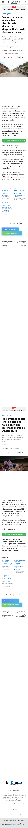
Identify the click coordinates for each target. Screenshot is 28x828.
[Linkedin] (19, 57)
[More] (22, 57)
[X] (8, 57)
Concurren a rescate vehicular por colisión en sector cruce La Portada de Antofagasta (20, 243)
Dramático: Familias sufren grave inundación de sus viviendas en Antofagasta (7, 192)
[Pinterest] (11, 57)
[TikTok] (16, 814)
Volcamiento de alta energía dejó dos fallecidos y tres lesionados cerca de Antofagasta (7, 243)
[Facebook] (4, 57)
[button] (2, 2)
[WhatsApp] (15, 57)
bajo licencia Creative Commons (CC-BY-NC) (16, 824)
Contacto (6, 820)
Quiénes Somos (12, 820)
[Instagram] (11, 814)
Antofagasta (7, 13)
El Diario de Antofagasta (10, 50)
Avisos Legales (21, 820)
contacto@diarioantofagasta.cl (17, 804)
